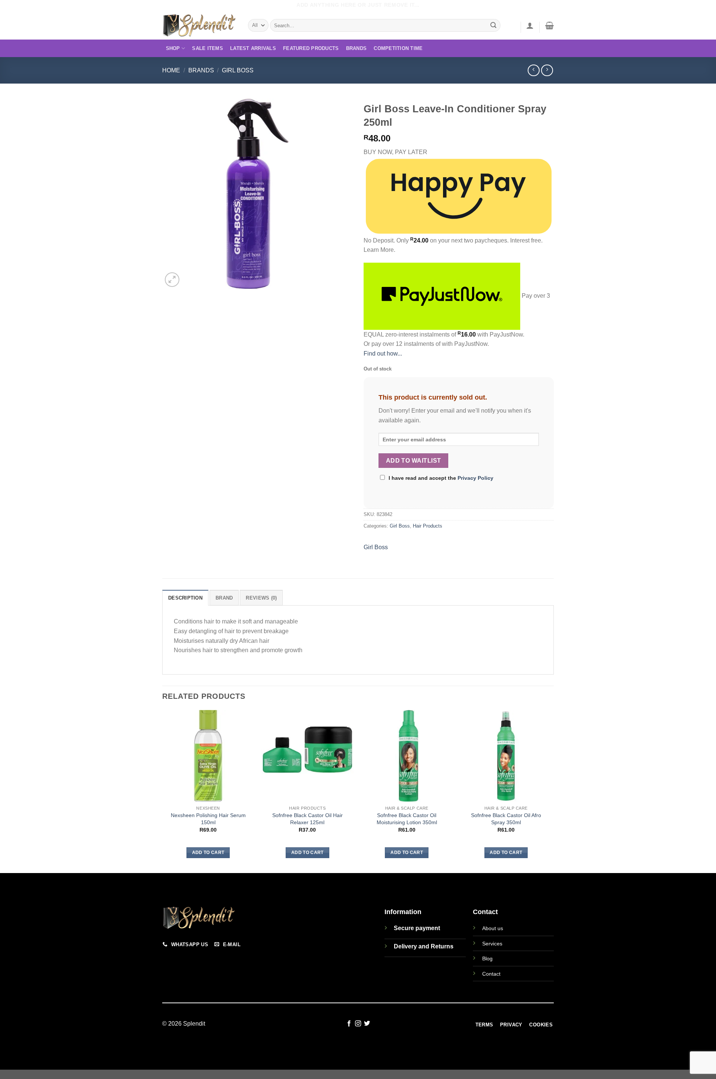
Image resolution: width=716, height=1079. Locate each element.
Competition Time (398, 48)
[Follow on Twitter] (367, 1023)
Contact (491, 974)
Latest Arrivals (253, 48)
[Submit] (493, 25)
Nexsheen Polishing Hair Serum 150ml (208, 818)
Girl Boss (238, 70)
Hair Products (427, 526)
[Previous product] (547, 70)
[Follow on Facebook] (349, 1023)
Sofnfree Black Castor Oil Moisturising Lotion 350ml (407, 818)
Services (492, 944)
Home (171, 70)
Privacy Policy (475, 478)
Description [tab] (185, 598)
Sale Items (207, 48)
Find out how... (383, 353)
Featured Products (311, 48)
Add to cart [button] (208, 852)
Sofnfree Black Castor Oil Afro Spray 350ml (506, 818)
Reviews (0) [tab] (261, 598)
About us (492, 928)
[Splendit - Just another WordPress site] (199, 25)
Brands (356, 48)
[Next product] (533, 70)
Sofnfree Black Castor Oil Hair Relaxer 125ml (307, 818)
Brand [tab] (224, 598)
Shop (173, 48)
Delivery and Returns (423, 946)
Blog (487, 958)
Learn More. (379, 250)
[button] (530, 25)
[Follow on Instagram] (358, 1023)
